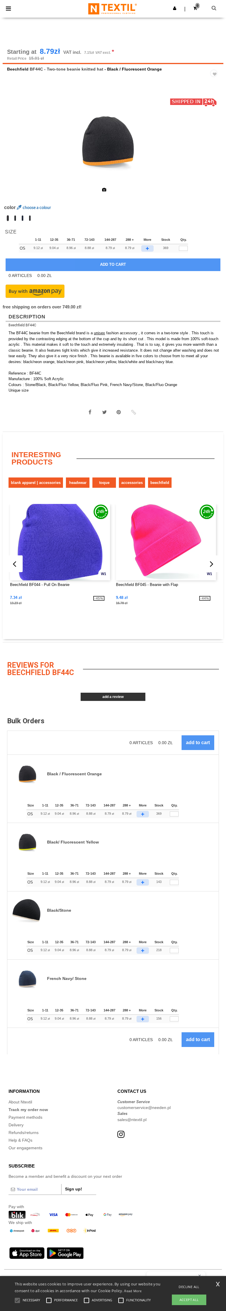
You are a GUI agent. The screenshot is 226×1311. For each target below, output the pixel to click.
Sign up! (73, 1189)
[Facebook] (90, 412)
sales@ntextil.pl (132, 1119)
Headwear (78, 482)
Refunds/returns (24, 1132)
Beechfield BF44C (22, 325)
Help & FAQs (20, 1140)
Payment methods (25, 1117)
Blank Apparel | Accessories (36, 482)
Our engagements (25, 1147)
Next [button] (214, 145)
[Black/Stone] (15, 218)
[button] (174, 8)
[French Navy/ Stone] (22, 218)
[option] (113, 141)
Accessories (132, 482)
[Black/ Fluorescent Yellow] (30, 218)
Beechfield (18, 69)
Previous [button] (15, 145)
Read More (133, 1291)
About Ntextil (20, 1102)
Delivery (16, 1125)
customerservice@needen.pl (144, 1107)
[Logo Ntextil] (112, 8)
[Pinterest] (118, 412)
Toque (104, 482)
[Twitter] (104, 412)
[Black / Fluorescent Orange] (8, 218)
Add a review (113, 697)
